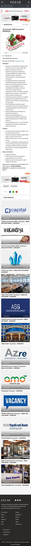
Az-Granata (14, 186)
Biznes (2, 514)
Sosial (2, 517)
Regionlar (3, 519)
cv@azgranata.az (19, 61)
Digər (2, 521)
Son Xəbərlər (4, 512)
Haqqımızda (18, 524)
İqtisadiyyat (18, 514)
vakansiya (6, 186)
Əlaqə (16, 521)
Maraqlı (17, 517)
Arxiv (2, 524)
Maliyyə (17, 512)
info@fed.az (6, 534)
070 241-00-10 (6, 529)
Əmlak (17, 519)
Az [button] (28, 6)
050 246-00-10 (6, 532)
